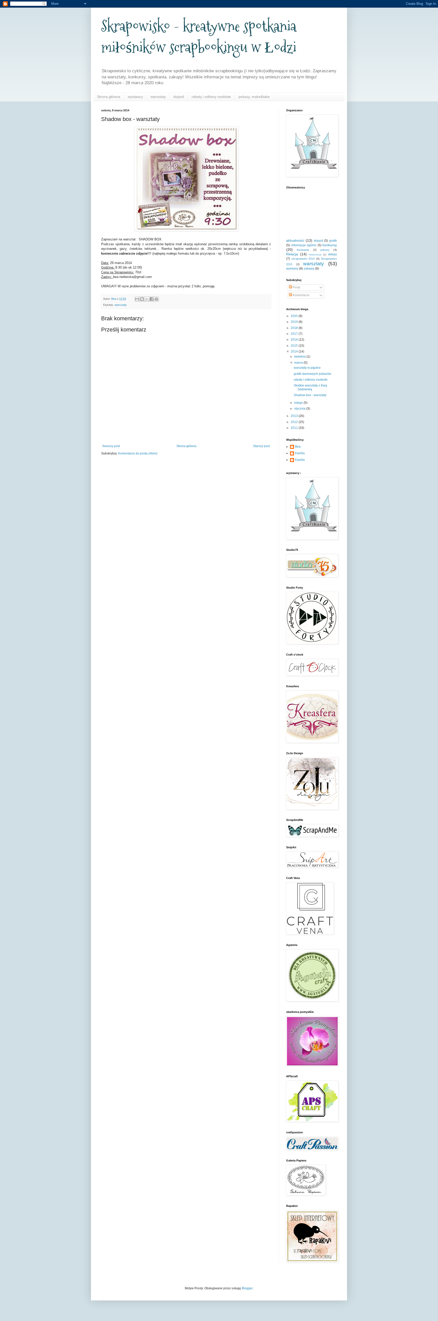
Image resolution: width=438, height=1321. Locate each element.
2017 (295, 334)
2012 (295, 422)
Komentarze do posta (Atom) (137, 453)
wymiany (292, 268)
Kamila (300, 453)
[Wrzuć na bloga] (141, 299)
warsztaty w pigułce (307, 367)
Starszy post (261, 446)
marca (299, 362)
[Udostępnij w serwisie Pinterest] (156, 299)
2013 (295, 416)
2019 (295, 322)
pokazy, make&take (254, 97)
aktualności (295, 240)
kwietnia (300, 356)
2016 (295, 339)
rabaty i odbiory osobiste (211, 97)
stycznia (300, 408)
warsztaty (158, 97)
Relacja (292, 254)
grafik (333, 240)
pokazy (325, 249)
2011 (295, 428)
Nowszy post (111, 446)
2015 (295, 345)
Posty (296, 287)
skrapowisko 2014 (303, 258)
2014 (295, 351)
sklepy (332, 254)
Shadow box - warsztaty (310, 395)
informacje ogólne (304, 245)
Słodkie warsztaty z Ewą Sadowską (310, 387)
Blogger (247, 1288)
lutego (299, 402)
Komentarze (300, 295)
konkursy (329, 245)
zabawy (309, 268)
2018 (295, 328)
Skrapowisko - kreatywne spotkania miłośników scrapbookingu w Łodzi (198, 37)
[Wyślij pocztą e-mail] (137, 299)
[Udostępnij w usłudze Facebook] (151, 299)
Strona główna (108, 97)
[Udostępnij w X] (146, 299)
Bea (298, 446)
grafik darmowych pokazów (312, 374)
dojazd (178, 97)
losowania (303, 249)
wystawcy (135, 97)
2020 (295, 316)
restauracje (315, 254)
